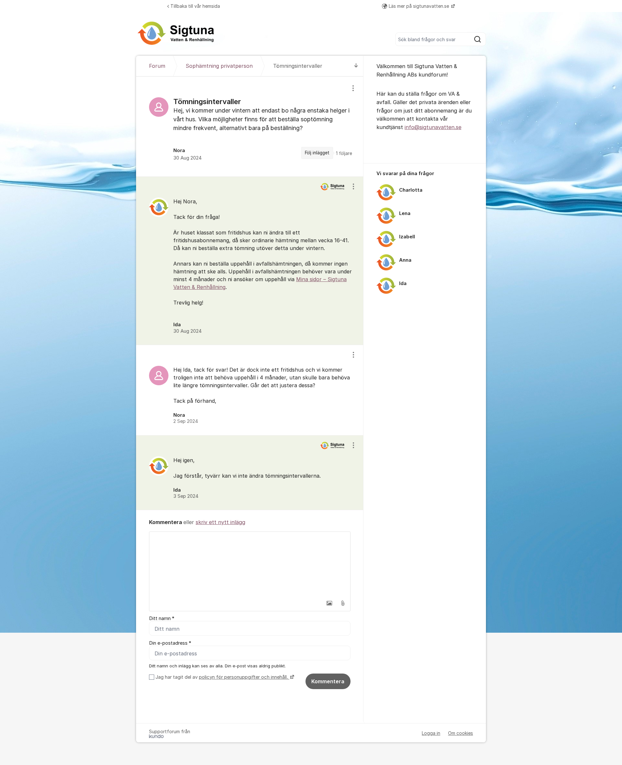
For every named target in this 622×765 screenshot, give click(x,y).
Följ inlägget (317, 152)
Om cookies (460, 733)
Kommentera (327, 681)
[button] (329, 603)
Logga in (431, 733)
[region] (249, 126)
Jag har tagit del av (221, 677)
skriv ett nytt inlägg (220, 522)
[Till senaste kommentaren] (356, 66)
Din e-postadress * (170, 643)
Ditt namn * (161, 618)
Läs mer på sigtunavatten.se (419, 6)
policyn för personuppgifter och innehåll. (244, 677)
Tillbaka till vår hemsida (195, 6)
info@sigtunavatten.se (433, 127)
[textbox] (249, 564)
